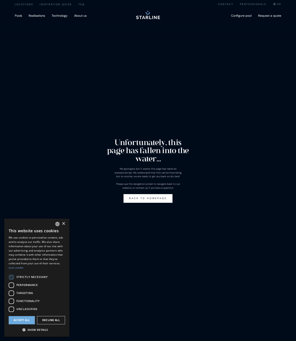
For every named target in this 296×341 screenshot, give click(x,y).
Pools (18, 16)
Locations (24, 4)
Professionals (253, 4)
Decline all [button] (51, 320)
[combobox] (277, 4)
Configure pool (241, 16)
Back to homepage (148, 198)
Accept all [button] (22, 320)
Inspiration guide (56, 4)
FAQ (81, 4)
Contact (225, 4)
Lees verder (16, 268)
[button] (37, 329)
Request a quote (269, 16)
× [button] (63, 223)
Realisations (37, 16)
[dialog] (36, 278)
